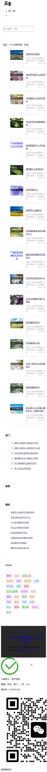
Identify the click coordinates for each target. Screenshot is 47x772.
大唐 (36, 581)
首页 (5, 45)
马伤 (9, 602)
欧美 (32, 597)
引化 (33, 591)
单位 (16, 602)
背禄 (16, 607)
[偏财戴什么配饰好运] (16, 170)
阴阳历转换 (28, 640)
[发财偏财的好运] (16, 323)
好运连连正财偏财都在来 (35, 123)
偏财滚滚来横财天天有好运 (35, 256)
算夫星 (25, 607)
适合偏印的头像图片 (19, 543)
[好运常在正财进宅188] (16, 279)
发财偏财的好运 (33, 323)
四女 (9, 597)
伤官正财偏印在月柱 (19, 533)
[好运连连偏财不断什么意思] (16, 300)
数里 (9, 612)
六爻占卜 (36, 637)
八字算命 (12, 637)
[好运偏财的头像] (16, 344)
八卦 (16, 576)
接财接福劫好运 (33, 387)
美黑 (24, 597)
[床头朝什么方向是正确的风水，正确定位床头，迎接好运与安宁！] (16, 409)
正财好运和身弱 (33, 54)
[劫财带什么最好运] (16, 211)
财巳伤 (27, 581)
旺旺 (19, 581)
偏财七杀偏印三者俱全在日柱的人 (28, 443)
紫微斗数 (28, 637)
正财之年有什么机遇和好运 (35, 365)
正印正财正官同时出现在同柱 (26, 453)
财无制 (10, 586)
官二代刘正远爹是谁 (22, 469)
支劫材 (10, 581)
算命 (9, 576)
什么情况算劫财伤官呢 (20, 523)
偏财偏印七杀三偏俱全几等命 (26, 458)
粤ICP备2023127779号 (28, 650)
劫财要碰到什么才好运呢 (35, 147)
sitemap (26, 642)
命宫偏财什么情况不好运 (35, 99)
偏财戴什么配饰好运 (34, 169)
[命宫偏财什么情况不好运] (16, 99)
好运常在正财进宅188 (35, 278)
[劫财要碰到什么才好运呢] (16, 146)
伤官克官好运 (32, 190)
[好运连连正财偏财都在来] (16, 123)
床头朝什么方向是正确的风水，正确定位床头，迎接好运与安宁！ (35, 409)
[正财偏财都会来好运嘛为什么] (16, 232)
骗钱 (19, 586)
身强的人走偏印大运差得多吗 (22, 512)
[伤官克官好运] (16, 191)
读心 (9, 607)
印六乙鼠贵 (12, 591)
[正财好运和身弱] (16, 55)
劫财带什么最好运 (34, 210)
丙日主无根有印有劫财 (20, 528)
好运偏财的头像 (33, 343)
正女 (16, 597)
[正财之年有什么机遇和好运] (16, 365)
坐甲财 (24, 591)
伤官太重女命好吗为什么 (21, 517)
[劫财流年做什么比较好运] (16, 76)
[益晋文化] (16, 5)
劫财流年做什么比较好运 (35, 76)
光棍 (32, 602)
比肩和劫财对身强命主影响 (22, 538)
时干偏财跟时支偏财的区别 (25, 463)
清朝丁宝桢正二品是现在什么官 (27, 448)
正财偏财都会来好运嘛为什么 (35, 232)
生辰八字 (26, 576)
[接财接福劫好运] (16, 388)
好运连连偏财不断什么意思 (35, 300)
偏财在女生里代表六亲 (20, 548)
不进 (24, 602)
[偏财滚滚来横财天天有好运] (16, 255)
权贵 (26, 586)
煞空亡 (35, 607)
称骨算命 (20, 637)
